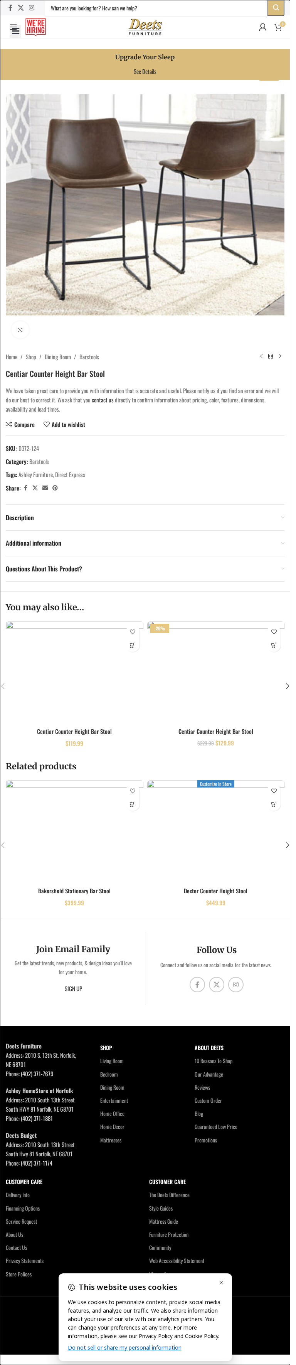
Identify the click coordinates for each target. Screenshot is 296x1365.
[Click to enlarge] (20, 329)
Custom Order (208, 1100)
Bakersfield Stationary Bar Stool (74, 890)
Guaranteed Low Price (216, 1126)
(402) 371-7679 (37, 1073)
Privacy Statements (25, 1260)
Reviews (202, 1087)
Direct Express (70, 474)
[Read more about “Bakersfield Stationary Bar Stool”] (133, 804)
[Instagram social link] (31, 7)
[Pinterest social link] (55, 488)
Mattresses (110, 1140)
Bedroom (109, 1074)
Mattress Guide (163, 1221)
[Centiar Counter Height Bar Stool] (74, 672)
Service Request (21, 1221)
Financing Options (23, 1208)
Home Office (112, 1113)
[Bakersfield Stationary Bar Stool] (74, 831)
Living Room (112, 1061)
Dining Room (58, 356)
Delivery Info (18, 1195)
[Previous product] (261, 356)
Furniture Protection (168, 1234)
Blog (199, 1113)
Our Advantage (209, 1074)
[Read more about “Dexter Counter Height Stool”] (274, 804)
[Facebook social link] (10, 7)
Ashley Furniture (35, 474)
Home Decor (112, 1126)
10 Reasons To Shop (213, 1061)
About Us (14, 1234)
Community (160, 1247)
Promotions (206, 1140)
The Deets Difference (169, 1195)
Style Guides (161, 1208)
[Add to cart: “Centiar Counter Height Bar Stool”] (133, 645)
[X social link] (20, 7)
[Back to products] (270, 356)
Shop (31, 356)
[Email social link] (45, 488)
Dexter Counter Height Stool (215, 890)
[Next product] (279, 356)
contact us (103, 399)
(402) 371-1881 (37, 1118)
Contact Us (16, 1247)
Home (11, 356)
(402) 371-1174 (36, 1163)
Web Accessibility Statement (176, 1260)
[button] (15, 31)
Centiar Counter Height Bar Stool (74, 731)
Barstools (89, 356)
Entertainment (114, 1100)
